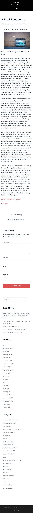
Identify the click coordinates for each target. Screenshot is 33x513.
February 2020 (7, 392)
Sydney (16, 510)
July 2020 (6, 376)
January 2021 (7, 358)
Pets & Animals (7, 463)
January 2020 (7, 395)
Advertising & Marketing (10, 420)
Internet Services (8, 454)
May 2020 (6, 382)
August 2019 (7, 407)
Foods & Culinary (8, 441)
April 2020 (6, 385)
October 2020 (7, 367)
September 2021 (8, 348)
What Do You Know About (15, 219)
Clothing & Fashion (9, 432)
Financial (5, 438)
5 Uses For (4, 203)
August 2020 (7, 373)
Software (5, 472)
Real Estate (27, 24)
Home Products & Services (11, 451)
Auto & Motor (7, 426)
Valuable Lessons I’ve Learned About (14, 329)
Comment (6, 242)
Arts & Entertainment (9, 423)
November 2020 (8, 364)
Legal (4, 457)
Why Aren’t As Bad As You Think (13, 332)
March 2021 (6, 351)
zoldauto (6, 24)
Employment (7, 435)
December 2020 (8, 361)
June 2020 (6, 379)
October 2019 (7, 404)
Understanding (17, 215)
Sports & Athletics (8, 475)
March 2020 (6, 388)
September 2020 (8, 370)
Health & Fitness (8, 445)
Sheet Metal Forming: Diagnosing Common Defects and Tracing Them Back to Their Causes (16, 316)
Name (5, 257)
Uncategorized (7, 485)
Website (5, 274)
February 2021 (7, 354)
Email (5, 266)
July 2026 (6, 345)
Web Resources (7, 488)
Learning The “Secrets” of (11, 326)
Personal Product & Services (12, 460)
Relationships (7, 469)
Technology (6, 479)
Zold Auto (16, 3)
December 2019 (8, 398)
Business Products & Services (12, 429)
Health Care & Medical (10, 448)
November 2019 (8, 401)
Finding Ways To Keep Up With (11, 199)
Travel (4, 482)
